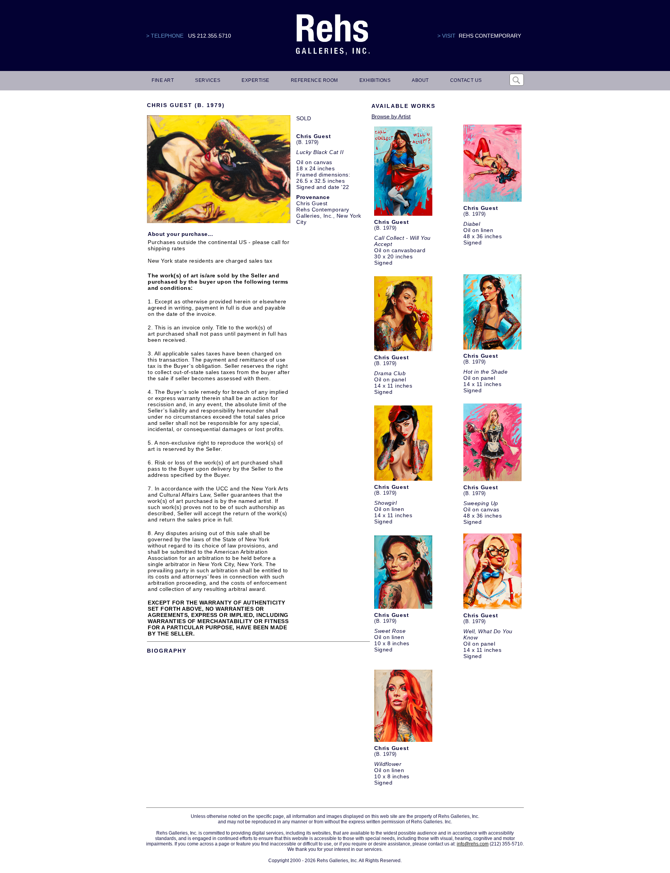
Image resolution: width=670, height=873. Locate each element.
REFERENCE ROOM (314, 80)
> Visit (446, 36)
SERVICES (207, 80)
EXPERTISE (255, 80)
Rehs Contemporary (490, 36)
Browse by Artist (391, 116)
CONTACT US (466, 80)
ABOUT (420, 80)
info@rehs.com (473, 844)
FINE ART (163, 80)
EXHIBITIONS (375, 80)
